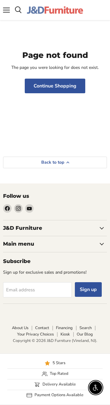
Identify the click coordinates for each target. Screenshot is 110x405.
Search (85, 328)
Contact (42, 328)
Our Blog (85, 334)
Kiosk (65, 334)
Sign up (88, 289)
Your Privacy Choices (35, 334)
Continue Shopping (55, 86)
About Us (20, 328)
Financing (64, 328)
